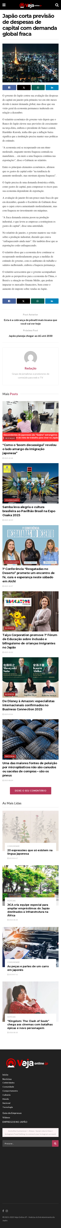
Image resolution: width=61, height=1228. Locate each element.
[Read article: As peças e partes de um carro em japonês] (30, 947)
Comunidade (13, 846)
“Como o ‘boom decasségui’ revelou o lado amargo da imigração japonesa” (29, 449)
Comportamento (10, 1091)
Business (9, 628)
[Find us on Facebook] (3, 1211)
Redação (30, 368)
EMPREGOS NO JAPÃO (14, 1121)
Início (5, 1074)
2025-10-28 (8, 458)
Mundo (5, 1099)
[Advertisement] (30, 1172)
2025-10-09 (8, 520)
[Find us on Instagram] (7, 1211)
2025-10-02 (8, 652)
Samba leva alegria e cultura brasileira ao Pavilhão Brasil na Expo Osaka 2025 (28, 511)
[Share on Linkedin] (52, 87)
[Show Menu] (4, 5)
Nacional (10, 756)
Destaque (10, 438)
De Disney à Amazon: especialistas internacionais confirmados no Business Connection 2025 (28, 705)
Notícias (11, 900)
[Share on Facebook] (9, 87)
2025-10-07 (8, 586)
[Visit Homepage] (30, 5)
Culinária (6, 1095)
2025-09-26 (8, 714)
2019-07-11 (13, 974)
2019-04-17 (13, 858)
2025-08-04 (8, 780)
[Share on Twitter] (24, 87)
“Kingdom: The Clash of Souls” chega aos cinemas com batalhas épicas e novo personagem (30, 1025)
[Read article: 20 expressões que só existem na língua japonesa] (30, 831)
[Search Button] (57, 5)
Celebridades (12, 500)
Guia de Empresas (12, 1113)
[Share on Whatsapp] (38, 87)
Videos (6, 1117)
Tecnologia (7, 1107)
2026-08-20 (13, 920)
